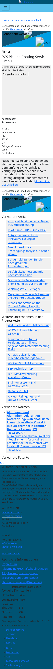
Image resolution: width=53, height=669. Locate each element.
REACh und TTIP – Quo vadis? (27, 230)
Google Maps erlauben (15, 74)
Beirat (9, 648)
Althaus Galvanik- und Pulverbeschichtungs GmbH (26, 356)
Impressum (9, 564)
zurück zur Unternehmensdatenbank (22, 20)
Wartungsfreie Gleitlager (24, 289)
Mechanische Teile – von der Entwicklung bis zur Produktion (28, 282)
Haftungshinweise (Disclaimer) (22, 582)
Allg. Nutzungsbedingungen (20, 573)
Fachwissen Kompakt (17, 660)
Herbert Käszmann (12, 516)
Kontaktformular (11, 553)
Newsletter (12, 638)
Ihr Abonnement (15, 629)
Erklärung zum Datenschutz (20, 578)
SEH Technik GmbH (20, 368)
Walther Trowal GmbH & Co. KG (28, 325)
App (8, 656)
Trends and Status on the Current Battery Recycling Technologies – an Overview (26, 306)
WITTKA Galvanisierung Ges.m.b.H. (23, 332)
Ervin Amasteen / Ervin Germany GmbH (22, 384)
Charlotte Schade (11, 512)
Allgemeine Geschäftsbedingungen (25, 568)
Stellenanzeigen (14, 665)
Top (2, 463)
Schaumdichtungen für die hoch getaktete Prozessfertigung (25, 263)
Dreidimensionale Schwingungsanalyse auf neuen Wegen (28, 250)
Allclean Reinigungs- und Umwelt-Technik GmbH (24, 398)
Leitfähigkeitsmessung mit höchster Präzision (25, 273)
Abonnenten (16, 29)
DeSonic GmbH (18, 391)
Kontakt (10, 642)
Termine (10, 634)
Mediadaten (12, 652)
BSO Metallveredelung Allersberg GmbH (22, 375)
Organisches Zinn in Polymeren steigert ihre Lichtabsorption (28, 296)
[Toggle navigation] (6, 8)
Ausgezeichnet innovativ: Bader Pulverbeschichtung (28, 223)
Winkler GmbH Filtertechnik (26, 363)
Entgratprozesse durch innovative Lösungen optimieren (23, 238)
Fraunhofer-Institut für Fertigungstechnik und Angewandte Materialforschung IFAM (28, 344)
